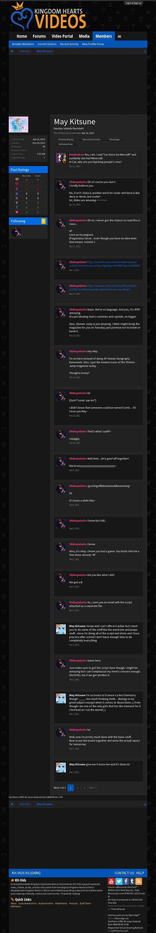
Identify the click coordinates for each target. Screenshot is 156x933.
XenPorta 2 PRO (16, 797)
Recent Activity (91, 139)
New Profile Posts (93, 44)
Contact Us (124, 873)
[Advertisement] (78, 85)
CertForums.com (119, 930)
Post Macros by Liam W (126, 893)
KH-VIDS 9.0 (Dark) (26, 873)
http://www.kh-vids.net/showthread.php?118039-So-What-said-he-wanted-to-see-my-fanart (103, 287)
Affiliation (16, 906)
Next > (92, 787)
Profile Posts (66, 139)
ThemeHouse (118, 908)
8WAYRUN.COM (55, 797)
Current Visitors (47, 44)
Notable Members (23, 44)
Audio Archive (46, 903)
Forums (39, 36)
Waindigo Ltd (122, 918)
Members (104, 36)
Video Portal (62, 36)
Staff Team (85, 903)
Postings (114, 139)
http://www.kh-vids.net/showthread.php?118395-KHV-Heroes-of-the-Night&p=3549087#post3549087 (104, 263)
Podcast (73, 903)
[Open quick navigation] (145, 51)
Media (84, 36)
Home (22, 36)
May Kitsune (77, 626)
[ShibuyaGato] (16, 232)
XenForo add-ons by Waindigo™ (124, 915)
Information (65, 144)
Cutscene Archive (27, 903)
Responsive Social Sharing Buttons (125, 927)
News (13, 903)
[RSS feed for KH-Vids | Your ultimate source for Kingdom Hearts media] (139, 881)
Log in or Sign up (133, 3)
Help (140, 873)
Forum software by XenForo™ (122, 889)
